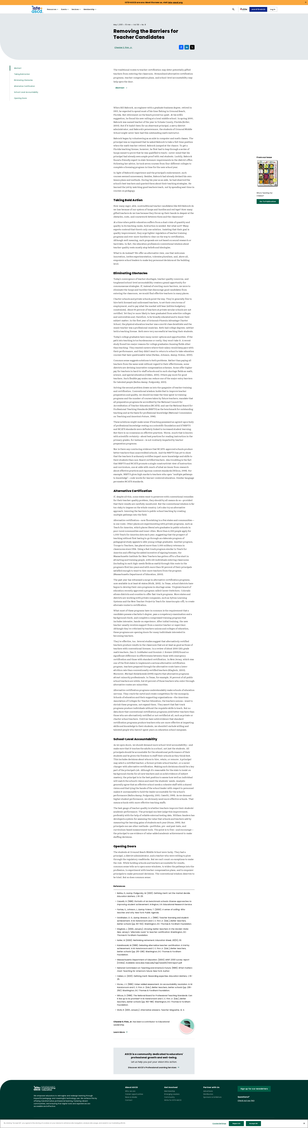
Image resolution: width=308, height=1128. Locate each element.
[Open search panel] (233, 9)
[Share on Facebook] (181, 47)
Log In (272, 9)
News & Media (131, 1097)
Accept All (253, 1123)
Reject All (236, 1123)
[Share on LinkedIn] (186, 47)
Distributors (208, 1094)
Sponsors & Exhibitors (212, 1097)
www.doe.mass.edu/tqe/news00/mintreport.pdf (158, 962)
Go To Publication (268, 201)
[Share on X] (192, 47)
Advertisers (208, 1091)
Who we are (130, 1091)
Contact (128, 1100)
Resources (51, 9)
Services (75, 9)
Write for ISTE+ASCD (172, 1100)
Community (169, 1097)
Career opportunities (134, 1094)
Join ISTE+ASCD (258, 9)
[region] (154, 1123)
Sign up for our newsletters (254, 1088)
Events (64, 9)
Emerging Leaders (172, 1094)
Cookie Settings (219, 1123)
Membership (89, 9)
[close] (306, 2)
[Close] (304, 1123)
